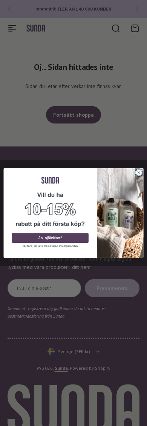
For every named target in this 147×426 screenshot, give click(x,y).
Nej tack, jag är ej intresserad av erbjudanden (50, 246)
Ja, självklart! (49, 238)
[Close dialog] (139, 173)
